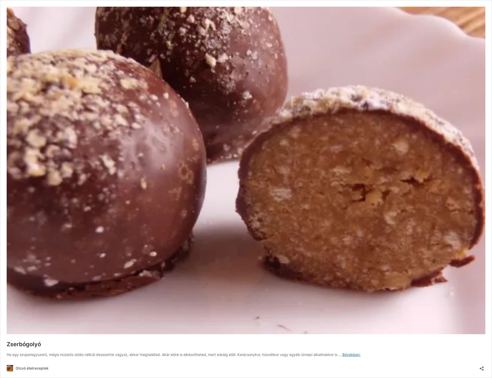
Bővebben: (351, 354)
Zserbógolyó (24, 344)
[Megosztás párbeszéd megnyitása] (481, 367)
